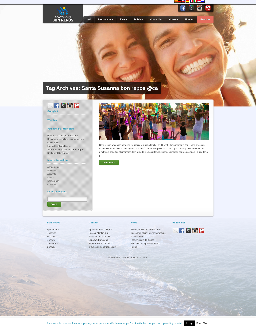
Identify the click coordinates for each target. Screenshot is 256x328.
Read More (202, 323)
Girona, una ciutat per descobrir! (62, 135)
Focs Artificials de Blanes (59, 146)
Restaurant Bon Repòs (58, 153)
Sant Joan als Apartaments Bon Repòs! (65, 149)
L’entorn (51, 177)
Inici (89, 19)
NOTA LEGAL (142, 257)
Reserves (205, 19)
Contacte (173, 19)
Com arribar (156, 19)
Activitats (138, 19)
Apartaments (53, 167)
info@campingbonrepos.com (102, 247)
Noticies (189, 19)
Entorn (123, 19)
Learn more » (109, 162)
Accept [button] (189, 323)
